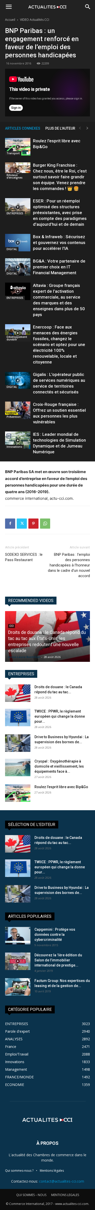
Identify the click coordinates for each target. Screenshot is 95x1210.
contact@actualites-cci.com (61, 1181)
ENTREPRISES (15, 213)
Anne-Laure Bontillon (24, 657)
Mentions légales (52, 1170)
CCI (11, 626)
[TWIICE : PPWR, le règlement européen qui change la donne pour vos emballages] (17, 717)
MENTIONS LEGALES (65, 1195)
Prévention (14, 417)
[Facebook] (10, 523)
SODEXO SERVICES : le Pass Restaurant (24, 557)
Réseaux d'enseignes (15, 176)
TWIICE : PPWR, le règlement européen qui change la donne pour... (59, 716)
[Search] (88, 7)
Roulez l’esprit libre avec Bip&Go (61, 787)
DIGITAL (12, 249)
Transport (13, 153)
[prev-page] (79, 128)
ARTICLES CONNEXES (22, 128)
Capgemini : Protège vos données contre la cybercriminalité (54, 934)
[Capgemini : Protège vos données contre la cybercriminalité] (17, 935)
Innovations (14, 446)
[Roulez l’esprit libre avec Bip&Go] (17, 146)
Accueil (10, 20)
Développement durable (17, 338)
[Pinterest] (33, 523)
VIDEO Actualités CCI (34, 20)
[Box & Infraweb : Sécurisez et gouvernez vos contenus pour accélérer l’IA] (17, 242)
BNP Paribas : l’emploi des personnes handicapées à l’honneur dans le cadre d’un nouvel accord (69, 565)
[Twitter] (22, 523)
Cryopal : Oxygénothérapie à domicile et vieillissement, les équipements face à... (59, 766)
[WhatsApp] (45, 523)
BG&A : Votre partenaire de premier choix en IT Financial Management (59, 266)
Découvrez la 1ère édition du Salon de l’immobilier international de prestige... (58, 960)
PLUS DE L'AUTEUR (60, 128)
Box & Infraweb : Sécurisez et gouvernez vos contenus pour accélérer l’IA (59, 242)
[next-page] (87, 128)
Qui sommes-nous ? (19, 1170)
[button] (9, 7)
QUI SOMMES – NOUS (31, 1195)
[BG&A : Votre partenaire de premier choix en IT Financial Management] (17, 267)
